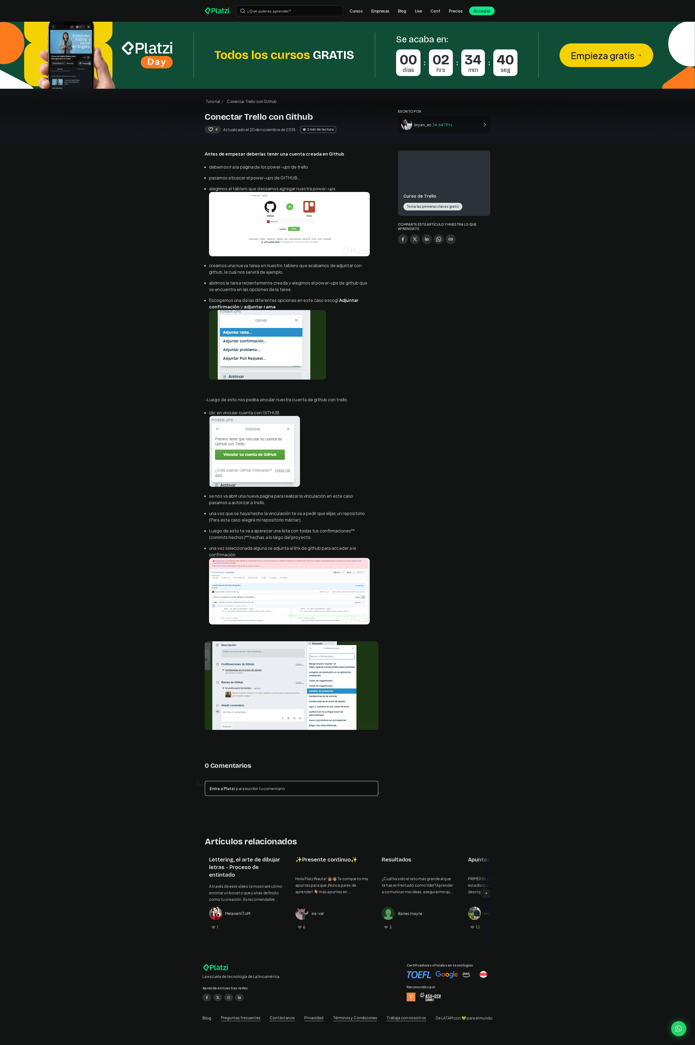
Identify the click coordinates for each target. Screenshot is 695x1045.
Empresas (380, 10)
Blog (402, 10)
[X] (217, 997)
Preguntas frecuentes (240, 1017)
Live (418, 10)
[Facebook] (207, 997)
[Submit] (242, 11)
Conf (435, 10)
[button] (347, 55)
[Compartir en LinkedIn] (427, 239)
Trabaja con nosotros (406, 1017)
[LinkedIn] (239, 997)
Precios (456, 10)
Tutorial (213, 101)
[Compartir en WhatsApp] (439, 239)
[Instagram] (228, 997)
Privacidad (314, 1017)
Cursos (356, 10)
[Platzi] (217, 11)
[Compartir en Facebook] (403, 239)
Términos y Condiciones (355, 1017)
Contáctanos (282, 1017)
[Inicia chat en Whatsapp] (678, 1028)
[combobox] (289, 10)
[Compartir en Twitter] (415, 239)
